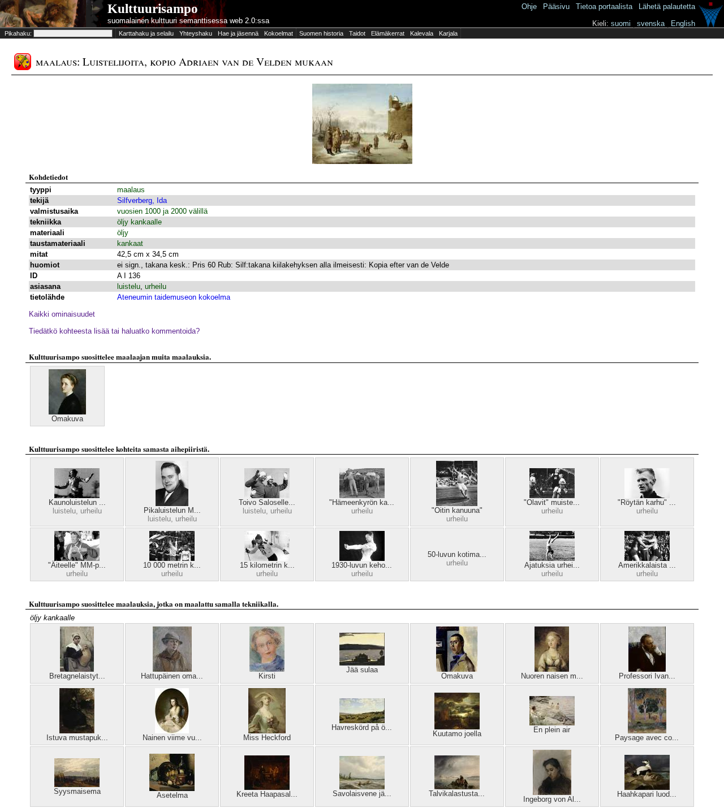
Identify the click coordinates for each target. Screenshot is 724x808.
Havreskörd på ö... (361, 727)
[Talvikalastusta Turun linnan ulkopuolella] (457, 787)
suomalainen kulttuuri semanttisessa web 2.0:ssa (188, 20)
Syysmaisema (77, 791)
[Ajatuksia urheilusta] (552, 558)
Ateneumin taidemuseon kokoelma (173, 297)
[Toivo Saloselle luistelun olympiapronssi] (267, 495)
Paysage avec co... (647, 737)
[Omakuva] (67, 412)
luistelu (128, 286)
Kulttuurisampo (152, 9)
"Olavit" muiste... (552, 502)
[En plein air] (552, 723)
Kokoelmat (278, 33)
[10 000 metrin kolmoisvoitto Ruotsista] (172, 558)
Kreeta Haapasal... (267, 794)
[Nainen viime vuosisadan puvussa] (172, 731)
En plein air (551, 729)
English (683, 23)
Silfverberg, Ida (142, 200)
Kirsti (266, 676)
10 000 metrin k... (172, 565)
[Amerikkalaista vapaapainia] (647, 558)
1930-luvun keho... (361, 565)
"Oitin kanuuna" (457, 510)
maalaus (131, 189)
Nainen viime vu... (172, 737)
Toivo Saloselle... (267, 502)
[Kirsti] (267, 669)
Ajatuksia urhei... (552, 565)
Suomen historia (321, 33)
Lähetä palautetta (667, 6)
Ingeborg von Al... (552, 799)
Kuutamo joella (457, 733)
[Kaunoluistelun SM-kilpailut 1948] (77, 495)
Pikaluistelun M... (172, 510)
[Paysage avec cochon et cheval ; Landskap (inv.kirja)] (647, 731)
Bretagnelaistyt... (77, 676)
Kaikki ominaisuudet (62, 314)
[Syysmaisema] (77, 784)
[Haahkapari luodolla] (647, 787)
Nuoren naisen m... (552, 676)
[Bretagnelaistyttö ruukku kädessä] (77, 669)
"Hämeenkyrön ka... (361, 502)
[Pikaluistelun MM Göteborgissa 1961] (172, 503)
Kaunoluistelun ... (77, 502)
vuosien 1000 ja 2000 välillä (162, 211)
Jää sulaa (362, 670)
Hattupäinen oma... (172, 676)
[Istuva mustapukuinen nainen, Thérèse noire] (76, 731)
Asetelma (172, 795)
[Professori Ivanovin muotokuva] (647, 669)
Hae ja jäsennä (238, 33)
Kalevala (421, 33)
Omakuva (67, 418)
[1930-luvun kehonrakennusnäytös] (362, 558)
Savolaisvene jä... (362, 793)
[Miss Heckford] (267, 731)
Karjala (448, 33)
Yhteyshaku (195, 33)
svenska (651, 23)
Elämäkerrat (387, 33)
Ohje (529, 6)
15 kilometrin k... (267, 565)
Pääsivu (556, 6)
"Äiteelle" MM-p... (77, 565)
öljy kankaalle (139, 222)
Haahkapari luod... (646, 794)
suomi (621, 23)
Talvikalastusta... (457, 793)
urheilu (155, 286)
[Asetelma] (172, 788)
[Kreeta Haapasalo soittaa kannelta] (267, 787)
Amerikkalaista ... (647, 565)
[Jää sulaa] (362, 663)
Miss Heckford (267, 737)
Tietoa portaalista (604, 6)
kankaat (130, 243)
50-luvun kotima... (457, 554)
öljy (122, 232)
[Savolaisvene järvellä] (362, 787)
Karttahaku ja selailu (146, 33)
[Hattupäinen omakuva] (172, 669)
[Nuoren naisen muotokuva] (552, 669)
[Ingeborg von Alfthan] (552, 792)
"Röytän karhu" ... (647, 502)
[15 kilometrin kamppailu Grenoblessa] (267, 558)
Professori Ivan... (647, 676)
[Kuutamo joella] (457, 727)
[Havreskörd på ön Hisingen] (362, 720)
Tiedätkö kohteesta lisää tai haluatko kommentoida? (114, 331)
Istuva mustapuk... (77, 737)
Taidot (357, 33)
